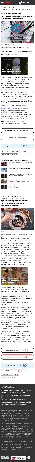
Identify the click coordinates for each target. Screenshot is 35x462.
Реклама (4, 393)
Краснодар (17, 255)
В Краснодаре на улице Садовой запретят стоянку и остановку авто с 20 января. (16, 122)
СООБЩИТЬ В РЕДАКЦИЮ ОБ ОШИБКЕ (14, 405)
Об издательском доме (10, 390)
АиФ (14, 44)
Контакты (21, 399)
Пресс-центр (26, 390)
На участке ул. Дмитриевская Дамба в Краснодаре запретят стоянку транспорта (20, 169)
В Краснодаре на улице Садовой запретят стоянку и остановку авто (20, 175)
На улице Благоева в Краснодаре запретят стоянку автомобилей (20, 186)
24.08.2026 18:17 (6, 196)
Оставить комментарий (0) (17, 137)
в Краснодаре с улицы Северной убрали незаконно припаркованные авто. (13, 107)
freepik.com (4, 231)
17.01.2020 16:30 (5, 7)
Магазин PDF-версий (17, 393)
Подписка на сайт (8, 399)
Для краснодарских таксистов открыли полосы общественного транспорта (20, 180)
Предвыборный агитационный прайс (16, 402)
